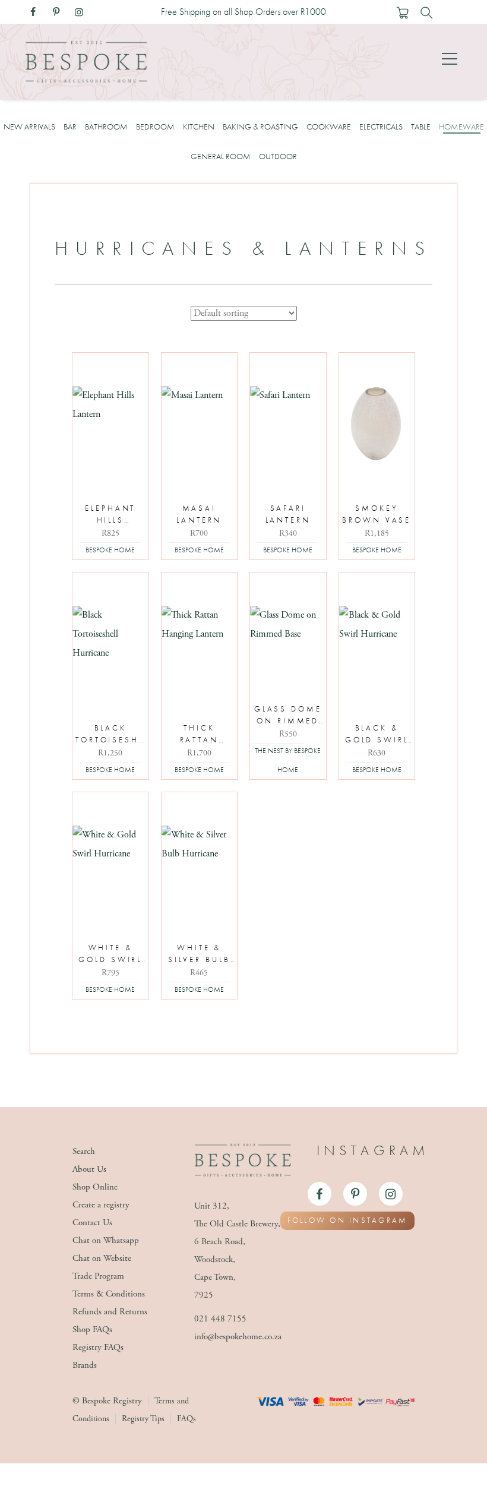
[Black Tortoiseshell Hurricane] (110, 644)
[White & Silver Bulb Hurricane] (200, 863)
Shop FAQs (92, 1329)
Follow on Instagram (347, 1220)
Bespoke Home (110, 550)
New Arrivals (29, 126)
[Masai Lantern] (200, 424)
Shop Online (95, 1187)
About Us (89, 1169)
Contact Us (92, 1222)
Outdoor (278, 156)
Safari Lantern (288, 514)
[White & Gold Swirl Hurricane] (110, 863)
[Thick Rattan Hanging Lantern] (200, 644)
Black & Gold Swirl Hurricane (377, 735)
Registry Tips (143, 1418)
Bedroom (155, 126)
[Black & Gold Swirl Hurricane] (377, 644)
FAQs (186, 1418)
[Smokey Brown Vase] (377, 424)
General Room (221, 156)
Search (83, 1151)
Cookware (328, 126)
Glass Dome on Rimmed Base (288, 716)
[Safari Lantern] (288, 424)
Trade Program (98, 1276)
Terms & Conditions (108, 1293)
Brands (84, 1365)
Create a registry (100, 1204)
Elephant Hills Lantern (110, 515)
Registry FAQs (98, 1347)
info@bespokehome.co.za (238, 1336)
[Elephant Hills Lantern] (110, 424)
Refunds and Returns (109, 1311)
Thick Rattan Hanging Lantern (199, 735)
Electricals (381, 126)
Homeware (461, 126)
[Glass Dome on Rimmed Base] (288, 644)
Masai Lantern (199, 514)
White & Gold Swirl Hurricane (110, 955)
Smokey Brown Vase (376, 514)
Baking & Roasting (260, 126)
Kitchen (198, 126)
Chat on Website (101, 1258)
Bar (70, 126)
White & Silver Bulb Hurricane (199, 955)
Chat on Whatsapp (105, 1240)
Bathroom (106, 126)
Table (421, 126)
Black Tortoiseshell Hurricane (110, 735)
